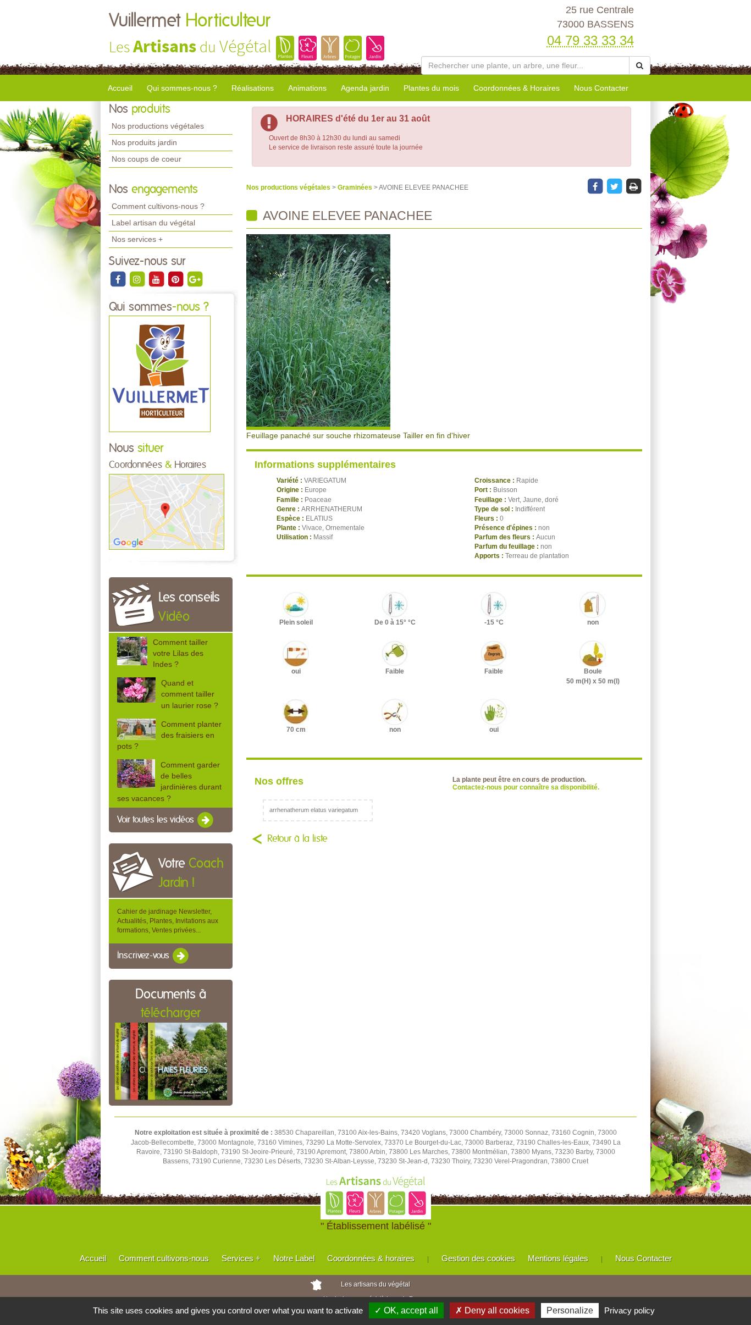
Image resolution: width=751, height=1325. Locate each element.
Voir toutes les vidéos (156, 819)
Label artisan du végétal (153, 222)
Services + (241, 1258)
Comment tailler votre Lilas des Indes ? (180, 653)
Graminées (356, 187)
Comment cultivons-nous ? (158, 206)
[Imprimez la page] (633, 186)
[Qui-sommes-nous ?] (160, 374)
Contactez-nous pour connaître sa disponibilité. (525, 787)
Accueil (120, 88)
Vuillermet (189, 21)
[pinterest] (176, 279)
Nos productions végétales (158, 126)
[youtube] (157, 279)
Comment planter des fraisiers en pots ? (169, 735)
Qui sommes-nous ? (182, 88)
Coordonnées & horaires (371, 1258)
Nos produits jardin (144, 142)
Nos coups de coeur (146, 158)
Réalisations (252, 88)
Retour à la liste (297, 839)
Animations (307, 88)
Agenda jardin (365, 88)
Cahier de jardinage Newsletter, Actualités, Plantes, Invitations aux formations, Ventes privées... (167, 921)
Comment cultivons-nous (164, 1258)
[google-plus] (194, 279)
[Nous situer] (166, 511)
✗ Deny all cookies (492, 1310)
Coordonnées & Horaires (516, 88)
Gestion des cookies (478, 1258)
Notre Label (293, 1258)
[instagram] (137, 279)
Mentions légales (558, 1258)
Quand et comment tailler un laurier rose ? (189, 693)
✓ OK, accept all (406, 1310)
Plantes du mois (431, 88)
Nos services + (137, 239)
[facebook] (118, 279)
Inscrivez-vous (144, 956)
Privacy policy (629, 1310)
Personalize (569, 1310)
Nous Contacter (601, 88)
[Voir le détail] (132, 650)
